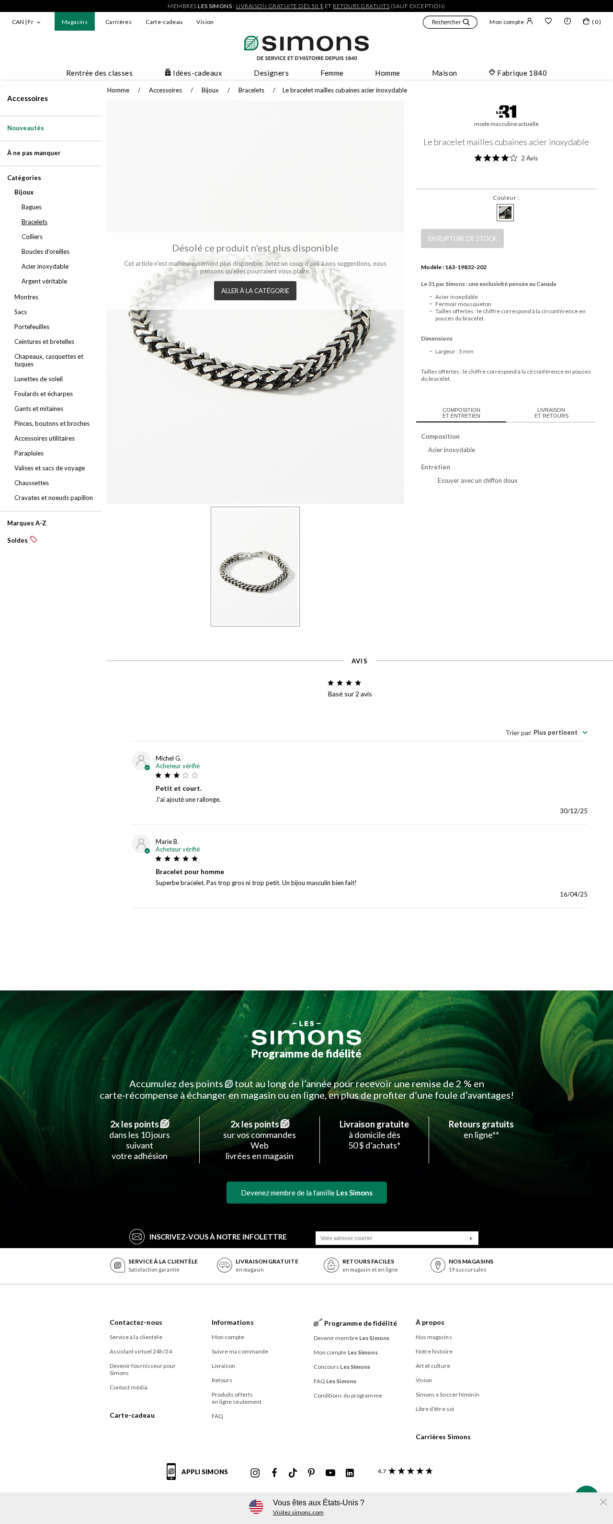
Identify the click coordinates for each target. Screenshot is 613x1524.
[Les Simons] (306, 1033)
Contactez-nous (136, 1322)
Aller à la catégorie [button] (255, 291)
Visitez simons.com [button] (298, 1512)
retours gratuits (361, 6)
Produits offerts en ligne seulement (237, 1398)
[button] (450, 23)
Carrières (118, 21)
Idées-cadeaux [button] (197, 72)
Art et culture (433, 1365)
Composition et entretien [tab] (461, 413)
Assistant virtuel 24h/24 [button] (141, 1351)
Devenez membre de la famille (307, 1192)
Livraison (224, 1365)
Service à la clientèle (136, 1337)
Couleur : (506, 197)
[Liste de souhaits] (548, 22)
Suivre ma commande (240, 1351)
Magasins (75, 21)
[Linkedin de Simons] (349, 1473)
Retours (222, 1380)
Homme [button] (387, 72)
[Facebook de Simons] (274, 1473)
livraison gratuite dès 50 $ (280, 6)
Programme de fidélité (306, 1053)
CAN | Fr (23, 21)
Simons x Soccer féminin (447, 1394)
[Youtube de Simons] (330, 1473)
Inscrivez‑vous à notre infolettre (218, 1236)
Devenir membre (352, 1338)
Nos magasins (434, 1337)
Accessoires (27, 98)
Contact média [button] (129, 1387)
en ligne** (481, 1129)
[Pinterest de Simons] (311, 1473)
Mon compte (506, 21)
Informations (233, 1322)
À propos (430, 1322)
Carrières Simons (443, 1437)
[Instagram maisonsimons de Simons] (255, 1473)
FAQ (217, 1416)
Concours (342, 1366)
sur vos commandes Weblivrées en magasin (259, 1140)
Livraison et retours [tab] (551, 413)
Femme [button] (331, 72)
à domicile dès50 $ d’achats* (374, 1134)
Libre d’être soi (435, 1408)
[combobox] (546, 732)
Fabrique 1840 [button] (522, 72)
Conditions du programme (348, 1395)
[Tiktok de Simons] (293, 1473)
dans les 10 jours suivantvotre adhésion (139, 1140)
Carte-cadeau (164, 21)
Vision (205, 21)
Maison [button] (444, 72)
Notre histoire (434, 1351)
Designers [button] (271, 72)
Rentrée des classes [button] (99, 72)
